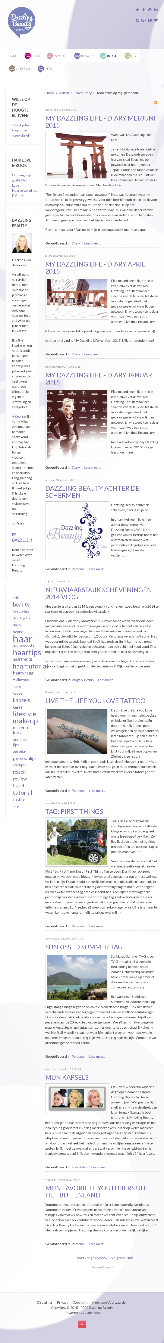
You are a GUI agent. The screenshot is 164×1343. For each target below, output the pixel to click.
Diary (76, 243)
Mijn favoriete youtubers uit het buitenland (95, 1191)
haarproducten (24, 645)
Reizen (64, 93)
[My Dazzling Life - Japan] (77, 155)
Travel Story (83, 93)
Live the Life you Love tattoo (95, 700)
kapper (18, 693)
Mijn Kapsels (67, 1077)
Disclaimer (45, 1302)
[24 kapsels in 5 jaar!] (77, 1098)
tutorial (22, 792)
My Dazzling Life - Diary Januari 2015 (99, 378)
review (20, 779)
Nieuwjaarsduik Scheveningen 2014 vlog (98, 593)
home (17, 686)
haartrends (23, 659)
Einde (129, 1258)
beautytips (21, 611)
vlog (16, 806)
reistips (19, 765)
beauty (21, 604)
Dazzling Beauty (101, 1307)
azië (16, 597)
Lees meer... (92, 243)
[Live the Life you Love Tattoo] (77, 731)
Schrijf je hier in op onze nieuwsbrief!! (21, 130)
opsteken (20, 751)
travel (18, 785)
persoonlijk (24, 758)
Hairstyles (79, 1167)
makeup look (20, 730)
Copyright (80, 1302)
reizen (19, 772)
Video (16, 416)
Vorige (89, 1258)
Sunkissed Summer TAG (84, 947)
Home (13, 55)
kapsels (21, 700)
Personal (78, 569)
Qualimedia (91, 1313)
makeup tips (19, 742)
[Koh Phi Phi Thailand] (77, 977)
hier (22, 550)
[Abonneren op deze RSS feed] (155, 102)
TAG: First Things (74, 811)
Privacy (62, 1302)
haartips (27, 652)
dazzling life (22, 618)
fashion (18, 632)
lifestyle (24, 713)
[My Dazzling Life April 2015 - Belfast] (77, 298)
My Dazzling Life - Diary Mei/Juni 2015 (100, 121)
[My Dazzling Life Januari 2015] (77, 424)
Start (80, 1258)
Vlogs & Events (83, 680)
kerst (17, 707)
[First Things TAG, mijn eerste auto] (77, 841)
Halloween (21, 679)
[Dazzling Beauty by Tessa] (77, 530)
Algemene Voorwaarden (109, 1302)
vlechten (19, 799)
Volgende (118, 1258)
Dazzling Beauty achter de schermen (92, 491)
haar (23, 638)
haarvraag (23, 673)
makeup (25, 720)
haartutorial (30, 666)
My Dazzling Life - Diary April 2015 (95, 267)
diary (17, 625)
